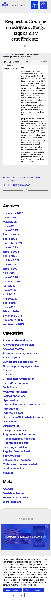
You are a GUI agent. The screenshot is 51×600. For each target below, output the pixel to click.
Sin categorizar (12, 455)
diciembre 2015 (12, 315)
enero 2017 (10, 302)
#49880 (44, 62)
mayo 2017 (9, 290)
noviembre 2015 (13, 319)
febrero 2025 (11, 234)
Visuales (8, 472)
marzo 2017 (10, 298)
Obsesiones (10, 421)
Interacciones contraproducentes (23, 404)
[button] (14, 5)
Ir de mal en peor (13, 412)
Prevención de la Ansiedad (19, 438)
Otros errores (11, 425)
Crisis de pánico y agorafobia (21, 366)
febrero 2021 (11, 268)
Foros (11, 54)
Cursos (7, 370)
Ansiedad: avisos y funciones (20, 353)
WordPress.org (12, 501)
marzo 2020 (10, 277)
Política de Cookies (27, 585)
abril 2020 (9, 272)
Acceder (8, 488)
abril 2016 (9, 307)
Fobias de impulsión (15, 391)
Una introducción (13, 468)
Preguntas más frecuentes (19, 434)
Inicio (5, 54)
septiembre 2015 (13, 324)
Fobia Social (10, 387)
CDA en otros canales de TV (20, 361)
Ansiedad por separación (18, 344)
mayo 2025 (10, 221)
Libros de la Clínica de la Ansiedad (24, 417)
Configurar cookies (14, 595)
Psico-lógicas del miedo (17, 447)
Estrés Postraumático (16, 383)
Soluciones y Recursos (16, 459)
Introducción (11, 408)
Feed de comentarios (16, 497)
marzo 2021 (10, 264)
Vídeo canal (25, 518)
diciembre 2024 (12, 243)
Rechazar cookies (33, 590)
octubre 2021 (11, 260)
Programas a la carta (15, 442)
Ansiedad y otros (13, 348)
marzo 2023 (10, 247)
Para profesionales (14, 430)
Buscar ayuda (11, 357)
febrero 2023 (11, 251)
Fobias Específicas (14, 395)
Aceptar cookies (12, 590)
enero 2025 (10, 238)
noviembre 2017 (13, 281)
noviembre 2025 (13, 213)
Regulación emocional (16, 451)
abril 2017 (9, 294)
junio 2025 (9, 217)
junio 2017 (9, 285)
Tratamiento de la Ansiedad (20, 464)
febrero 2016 (11, 311)
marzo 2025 (10, 230)
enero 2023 (10, 255)
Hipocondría (10, 400)
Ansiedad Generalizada (17, 340)
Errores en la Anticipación (18, 378)
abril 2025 (9, 226)
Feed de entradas (13, 493)
